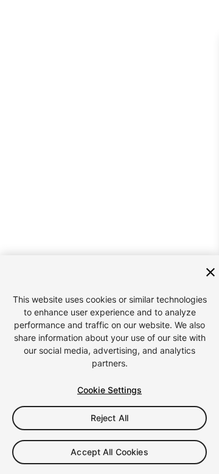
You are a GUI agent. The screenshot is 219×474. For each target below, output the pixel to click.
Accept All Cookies (109, 452)
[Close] (210, 272)
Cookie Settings (109, 390)
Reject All (109, 418)
